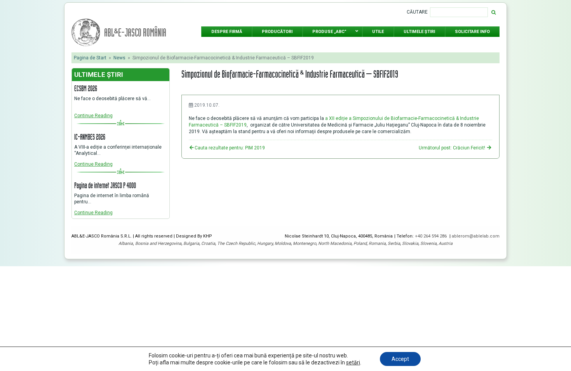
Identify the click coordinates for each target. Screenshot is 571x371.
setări (353, 362)
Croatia (208, 243)
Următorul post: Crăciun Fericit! (452, 148)
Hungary (265, 243)
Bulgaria (191, 243)
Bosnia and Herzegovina (158, 243)
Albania (125, 243)
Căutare (417, 12)
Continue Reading (93, 115)
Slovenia (428, 243)
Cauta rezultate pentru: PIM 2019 (230, 148)
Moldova (283, 243)
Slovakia (410, 243)
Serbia (394, 243)
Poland (360, 243)
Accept (400, 359)
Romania (377, 243)
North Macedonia (335, 243)
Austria (446, 243)
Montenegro (304, 243)
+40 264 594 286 (431, 236)
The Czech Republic (236, 243)
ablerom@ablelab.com (476, 236)
